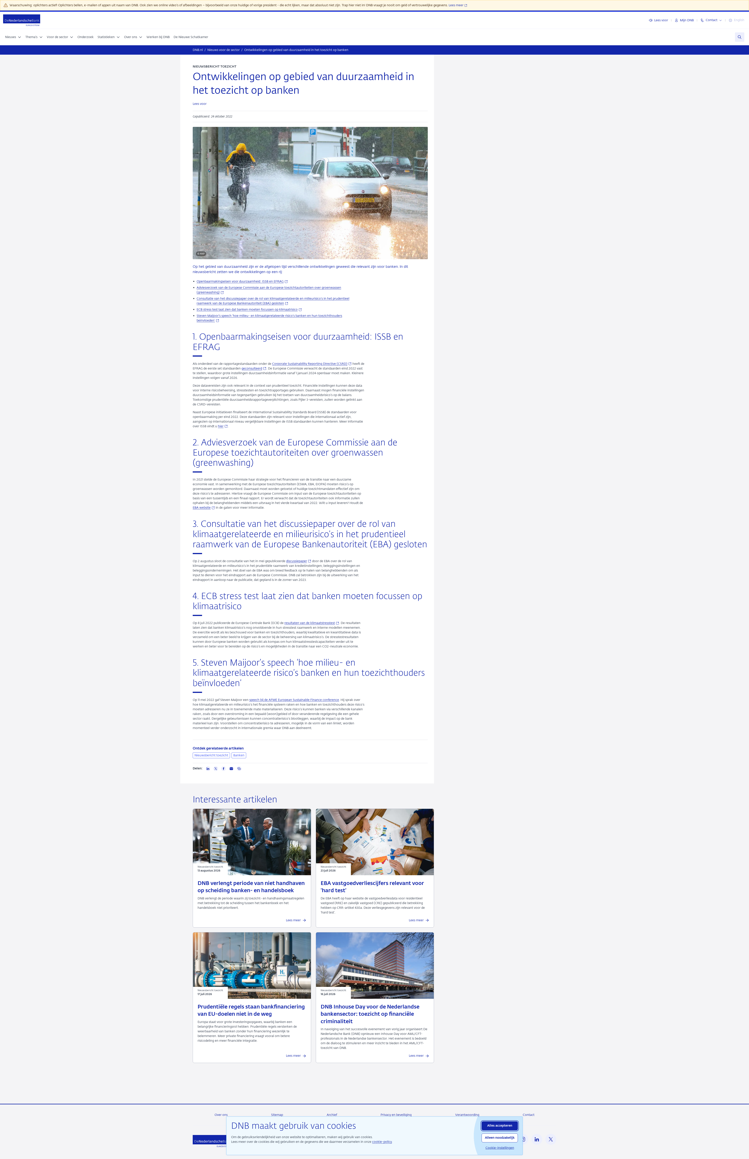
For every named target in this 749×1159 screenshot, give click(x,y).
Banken (238, 755)
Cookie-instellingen (499, 1148)
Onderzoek (85, 37)
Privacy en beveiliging (396, 1115)
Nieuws (10, 37)
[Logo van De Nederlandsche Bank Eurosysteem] (21, 20)
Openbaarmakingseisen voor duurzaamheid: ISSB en (242, 281)
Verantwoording (467, 1115)
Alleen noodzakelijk (500, 1137)
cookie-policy (382, 1142)
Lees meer (456, 5)
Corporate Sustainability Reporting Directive (312, 364)
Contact (528, 1115)
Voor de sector (57, 37)
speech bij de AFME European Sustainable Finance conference (294, 700)
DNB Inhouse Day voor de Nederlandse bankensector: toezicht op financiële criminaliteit (370, 1014)
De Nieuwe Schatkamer (191, 37)
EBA (204, 507)
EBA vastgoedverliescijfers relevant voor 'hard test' (372, 887)
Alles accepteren (499, 1125)
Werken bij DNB (158, 37)
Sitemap (277, 1115)
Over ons (130, 37)
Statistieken (106, 37)
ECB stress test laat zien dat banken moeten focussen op (249, 309)
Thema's (31, 37)
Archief (332, 1115)
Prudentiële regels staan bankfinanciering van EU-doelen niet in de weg (251, 1010)
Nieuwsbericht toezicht (211, 755)
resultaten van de (311, 623)
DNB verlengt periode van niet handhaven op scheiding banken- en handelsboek (251, 887)
